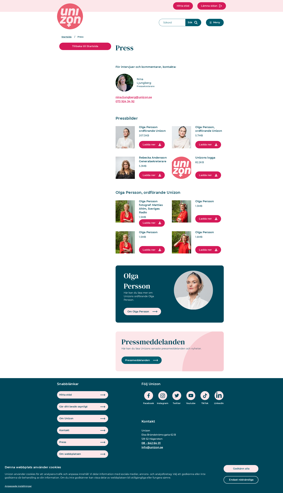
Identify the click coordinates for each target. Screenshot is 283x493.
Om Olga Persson (138, 311)
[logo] (70, 16)
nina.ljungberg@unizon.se (134, 97)
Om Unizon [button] (66, 418)
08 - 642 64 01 (151, 443)
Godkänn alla (241, 468)
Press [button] (62, 442)
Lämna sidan (209, 5)
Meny (216, 22)
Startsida (66, 37)
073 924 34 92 (125, 101)
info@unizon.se (152, 447)
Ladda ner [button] (149, 144)
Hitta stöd (183, 5)
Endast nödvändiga (241, 479)
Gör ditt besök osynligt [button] (73, 406)
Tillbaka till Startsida (85, 46)
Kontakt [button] (64, 430)
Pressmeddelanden (153, 342)
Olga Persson (137, 281)
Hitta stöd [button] (65, 394)
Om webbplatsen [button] (70, 454)
